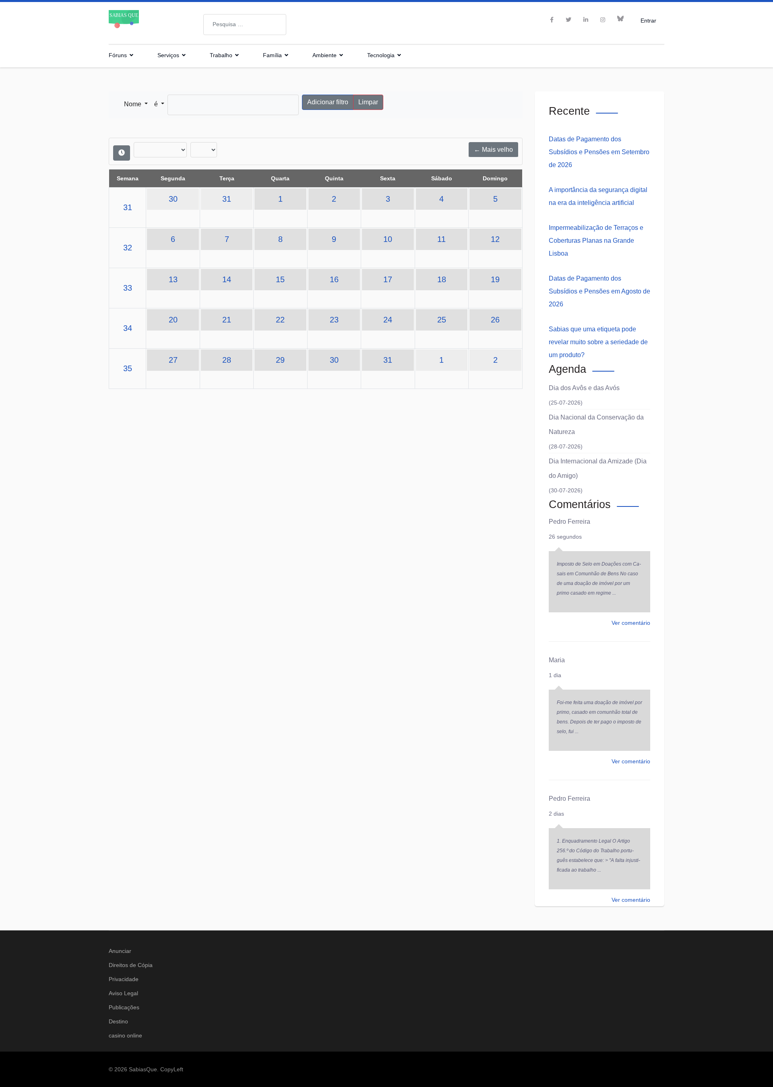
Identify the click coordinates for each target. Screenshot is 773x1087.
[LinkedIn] (585, 20)
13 (173, 279)
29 (280, 359)
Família (272, 55)
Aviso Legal (123, 993)
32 (127, 247)
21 (226, 319)
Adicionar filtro (327, 102)
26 (495, 319)
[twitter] (568, 20)
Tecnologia (381, 55)
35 (127, 368)
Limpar (368, 102)
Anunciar (120, 951)
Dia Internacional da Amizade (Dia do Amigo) (598, 468)
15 (280, 279)
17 (387, 279)
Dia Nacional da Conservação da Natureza (596, 424)
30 (173, 198)
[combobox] (244, 24)
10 (387, 239)
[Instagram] (602, 20)
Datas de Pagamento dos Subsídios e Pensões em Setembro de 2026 (599, 152)
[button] (136, 104)
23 (334, 319)
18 (441, 279)
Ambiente (324, 55)
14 (226, 279)
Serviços (168, 55)
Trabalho (221, 55)
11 (441, 239)
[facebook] (552, 20)
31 (127, 207)
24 (387, 319)
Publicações (124, 1007)
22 (280, 319)
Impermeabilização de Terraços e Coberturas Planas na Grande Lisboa (596, 240)
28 (226, 359)
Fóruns (118, 55)
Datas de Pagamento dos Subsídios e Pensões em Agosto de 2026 (599, 291)
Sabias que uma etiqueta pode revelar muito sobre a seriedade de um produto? (598, 342)
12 (495, 239)
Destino (118, 1021)
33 (127, 287)
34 (127, 328)
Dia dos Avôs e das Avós (584, 387)
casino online (125, 1035)
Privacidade (123, 979)
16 (334, 279)
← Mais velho (493, 149)
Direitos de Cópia (131, 965)
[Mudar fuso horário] (121, 153)
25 (441, 319)
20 (173, 319)
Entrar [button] (648, 20)
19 (495, 279)
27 (173, 359)
